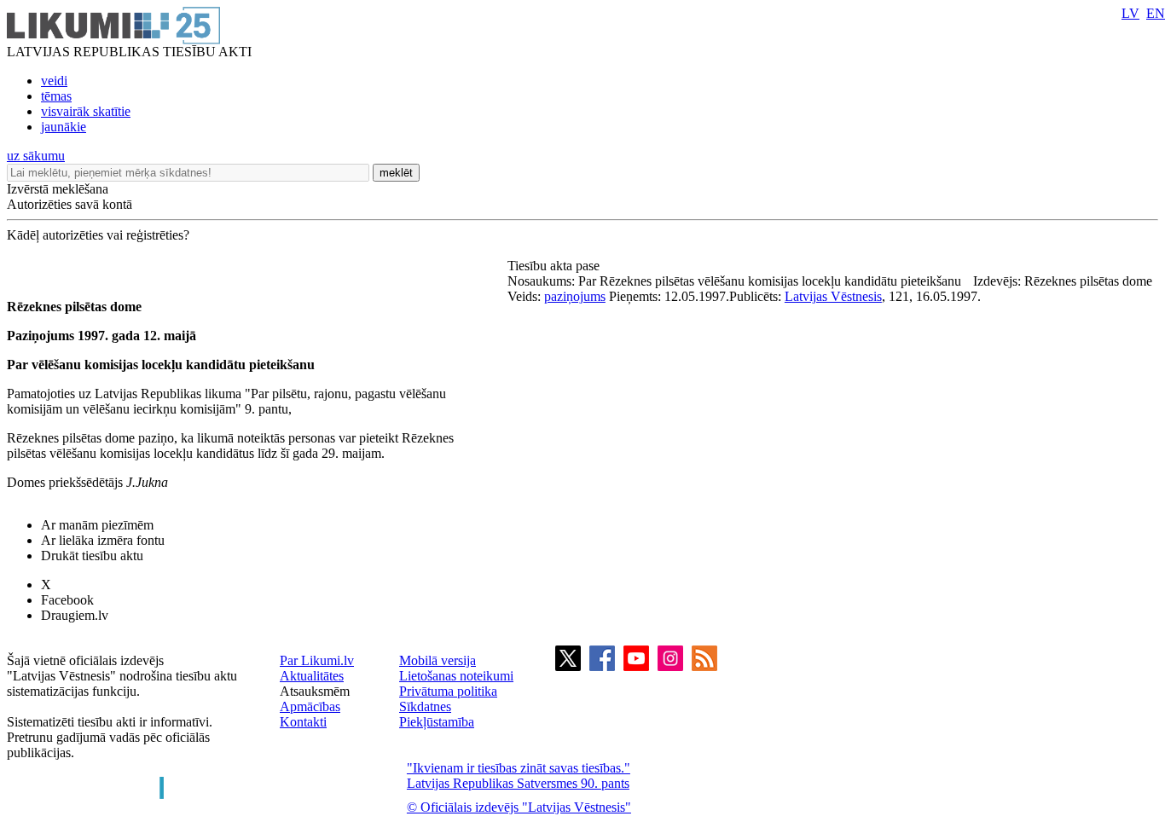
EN (1155, 13)
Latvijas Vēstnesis (833, 296)
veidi (54, 80)
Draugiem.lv (74, 615)
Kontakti (303, 722)
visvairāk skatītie (85, 111)
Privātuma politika (448, 691)
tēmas (56, 96)
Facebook (67, 600)
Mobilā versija (437, 660)
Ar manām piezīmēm (97, 525)
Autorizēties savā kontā (69, 204)
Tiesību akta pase (555, 265)
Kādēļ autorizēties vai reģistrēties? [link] (98, 235)
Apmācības (310, 706)
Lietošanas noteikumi (456, 676)
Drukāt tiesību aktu (92, 555)
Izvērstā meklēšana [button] (57, 189)
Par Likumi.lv (317, 660)
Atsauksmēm (315, 691)
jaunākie (63, 126)
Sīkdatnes (425, 706)
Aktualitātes (312, 676)
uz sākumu (36, 155)
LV (1130, 13)
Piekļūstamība (436, 722)
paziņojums (575, 296)
